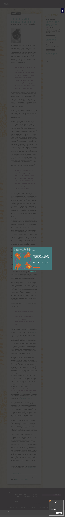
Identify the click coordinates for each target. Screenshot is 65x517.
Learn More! (36, 267)
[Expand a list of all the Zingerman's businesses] (62, 10)
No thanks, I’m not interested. (32, 271)
